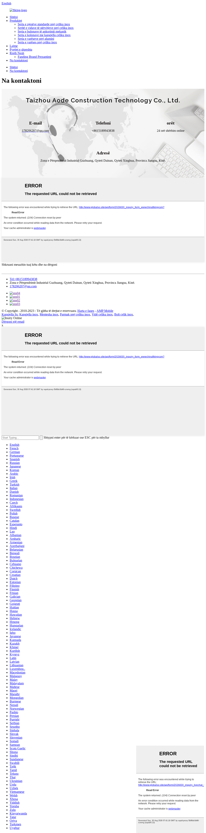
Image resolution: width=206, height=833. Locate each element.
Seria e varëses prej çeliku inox (37, 42)
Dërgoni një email (13, 321)
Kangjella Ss (10, 314)
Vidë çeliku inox (102, 314)
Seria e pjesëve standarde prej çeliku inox (44, 24)
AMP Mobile (105, 310)
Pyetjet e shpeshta (21, 49)
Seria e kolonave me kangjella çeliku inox (44, 35)
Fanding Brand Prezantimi (34, 56)
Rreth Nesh (17, 53)
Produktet (16, 20)
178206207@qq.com (23, 286)
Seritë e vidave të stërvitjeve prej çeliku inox (46, 28)
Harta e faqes (85, 310)
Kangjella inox (28, 314)
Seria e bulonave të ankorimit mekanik (42, 31)
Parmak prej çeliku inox (75, 314)
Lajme (14, 46)
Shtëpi (14, 17)
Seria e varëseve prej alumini (36, 38)
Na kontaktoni (19, 60)
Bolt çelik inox (123, 314)
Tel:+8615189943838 (23, 279)
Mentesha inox (49, 314)
